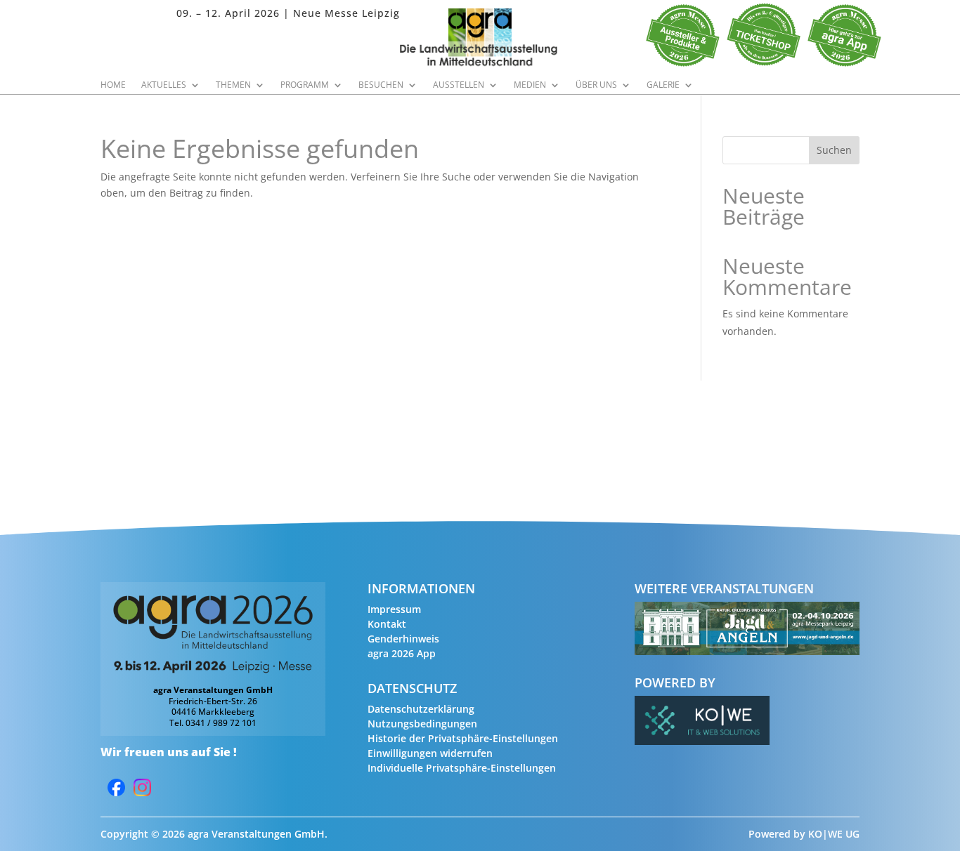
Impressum (394, 609)
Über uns (596, 85)
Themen (233, 85)
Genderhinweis (403, 638)
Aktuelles (163, 85)
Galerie (663, 85)
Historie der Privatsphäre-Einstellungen (463, 738)
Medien (530, 85)
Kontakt (387, 624)
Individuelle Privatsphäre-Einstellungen (462, 767)
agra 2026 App (402, 653)
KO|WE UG (834, 833)
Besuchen (380, 85)
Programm (304, 85)
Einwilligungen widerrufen (430, 753)
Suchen (834, 150)
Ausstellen (458, 85)
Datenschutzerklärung (421, 708)
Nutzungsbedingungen (422, 723)
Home (113, 85)
